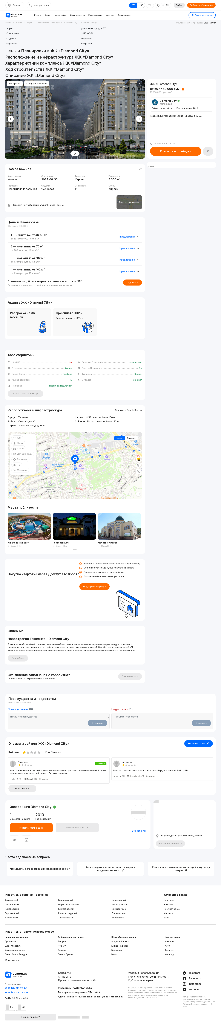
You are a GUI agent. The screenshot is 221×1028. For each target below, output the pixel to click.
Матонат (169, 941)
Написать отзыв (196, 743)
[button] (73, 549)
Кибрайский (118, 917)
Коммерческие (172, 909)
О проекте (64, 976)
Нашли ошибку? (30, 1017)
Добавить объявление (201, 5)
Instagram (194, 983)
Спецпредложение (36, 83)
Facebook (194, 978)
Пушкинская (11, 941)
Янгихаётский (119, 909)
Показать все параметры (25, 393)
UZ (23, 1007)
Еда (19, 437)
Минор (114, 954)
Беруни (62, 941)
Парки (20, 443)
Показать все (22, 788)
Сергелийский (12, 913)
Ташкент (17, 5)
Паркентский (119, 913)
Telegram (194, 972)
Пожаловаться (130, 676)
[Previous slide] (11, 119)
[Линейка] (138, 471)
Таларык (169, 950)
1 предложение (127, 248)
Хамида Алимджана (15, 950)
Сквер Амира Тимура (16, 954)
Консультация (41, 5)
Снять (47, 15)
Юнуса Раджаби (119, 945)
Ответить (43, 779)
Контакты (64, 972)
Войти (179, 5)
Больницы (22, 459)
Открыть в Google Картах (128, 410)
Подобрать (133, 282)
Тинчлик (62, 950)
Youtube (193, 989)
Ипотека (110, 15)
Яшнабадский (12, 909)
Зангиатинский (66, 917)
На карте (168, 904)
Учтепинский (11, 917)
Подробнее (18, 658)
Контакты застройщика (175, 151)
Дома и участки (77, 15)
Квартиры (169, 900)
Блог (166, 917)
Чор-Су (62, 945)
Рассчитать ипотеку (204, 15)
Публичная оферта (140, 980)
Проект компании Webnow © (77, 980)
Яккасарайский (119, 904)
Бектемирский (65, 900)
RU (167, 5)
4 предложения (126, 236)
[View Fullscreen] (138, 494)
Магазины (22, 470)
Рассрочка (14, 83)
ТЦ (18, 464)
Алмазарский (11, 900)
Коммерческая (95, 15)
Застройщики (124, 15)
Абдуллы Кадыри (120, 941)
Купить (37, 15)
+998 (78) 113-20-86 (16, 988)
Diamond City (210, 23)
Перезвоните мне (74, 827)
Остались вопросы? (170, 843)
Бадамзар (116, 950)
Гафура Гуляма (65, 954)
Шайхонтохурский (67, 913)
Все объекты (139, 830)
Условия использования (143, 972)
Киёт (167, 945)
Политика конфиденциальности (148, 976)
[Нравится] (139, 84)
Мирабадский (12, 904)
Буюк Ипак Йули (13, 945)
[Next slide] (139, 119)
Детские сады (24, 454)
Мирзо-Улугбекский (68, 904)
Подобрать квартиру (94, 586)
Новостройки (60, 15)
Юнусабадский (66, 909)
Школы (20, 448)
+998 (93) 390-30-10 (16, 992)
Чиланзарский (119, 900)
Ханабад (169, 954)
